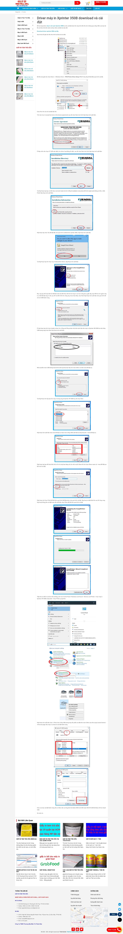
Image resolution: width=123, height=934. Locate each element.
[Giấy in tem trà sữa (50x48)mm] (19, 96)
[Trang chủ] (18, 8)
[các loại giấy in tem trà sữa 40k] (73, 861)
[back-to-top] (120, 920)
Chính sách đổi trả (95, 894)
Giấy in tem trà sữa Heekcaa (26, 839)
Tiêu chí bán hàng (95, 905)
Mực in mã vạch (22, 32)
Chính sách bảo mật (76, 902)
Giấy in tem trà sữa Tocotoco (70, 839)
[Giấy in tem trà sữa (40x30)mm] (19, 71)
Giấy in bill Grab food (47, 870)
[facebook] (73, 929)
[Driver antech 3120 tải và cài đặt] (26, 861)
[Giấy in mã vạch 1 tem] (96, 830)
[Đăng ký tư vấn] (120, 909)
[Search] (77, 3)
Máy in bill (21, 36)
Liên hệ (97, 8)
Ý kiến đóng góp (75, 894)
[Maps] (89, 917)
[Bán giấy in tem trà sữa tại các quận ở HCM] (50, 830)
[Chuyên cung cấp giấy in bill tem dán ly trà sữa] (22, 3)
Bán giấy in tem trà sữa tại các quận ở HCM (49, 839)
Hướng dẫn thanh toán (97, 902)
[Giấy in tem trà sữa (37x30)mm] (19, 54)
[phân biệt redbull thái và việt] (96, 861)
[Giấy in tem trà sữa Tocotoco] (73, 830)
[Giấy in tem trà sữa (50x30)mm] (19, 79)
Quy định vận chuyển (76, 905)
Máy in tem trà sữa (24, 29)
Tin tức (88, 8)
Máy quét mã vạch (23, 43)
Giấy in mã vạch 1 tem (93, 839)
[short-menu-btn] (120, 914)
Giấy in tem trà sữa (48, 8)
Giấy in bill (21, 21)
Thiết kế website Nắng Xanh (74, 931)
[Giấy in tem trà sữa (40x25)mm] (19, 62)
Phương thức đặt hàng (97, 898)
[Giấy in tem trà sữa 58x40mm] (19, 88)
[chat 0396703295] (120, 904)
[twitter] (82, 929)
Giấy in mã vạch (22, 25)
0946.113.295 (101, 2)
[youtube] (77, 929)
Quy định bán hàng (76, 898)
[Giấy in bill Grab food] (50, 861)
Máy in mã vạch (22, 39)
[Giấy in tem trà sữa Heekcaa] (26, 830)
